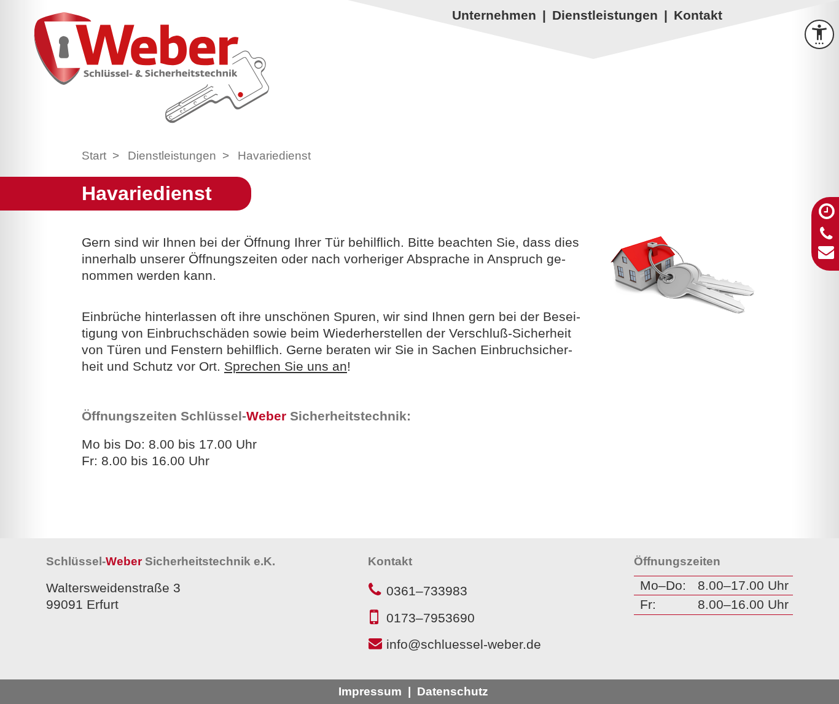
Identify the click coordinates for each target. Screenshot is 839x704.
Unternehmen (494, 15)
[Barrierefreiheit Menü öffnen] (819, 34)
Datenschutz (452, 691)
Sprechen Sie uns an (285, 366)
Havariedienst (274, 155)
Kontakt (698, 15)
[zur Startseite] (151, 67)
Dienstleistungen (605, 15)
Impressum (370, 691)
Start (94, 155)
